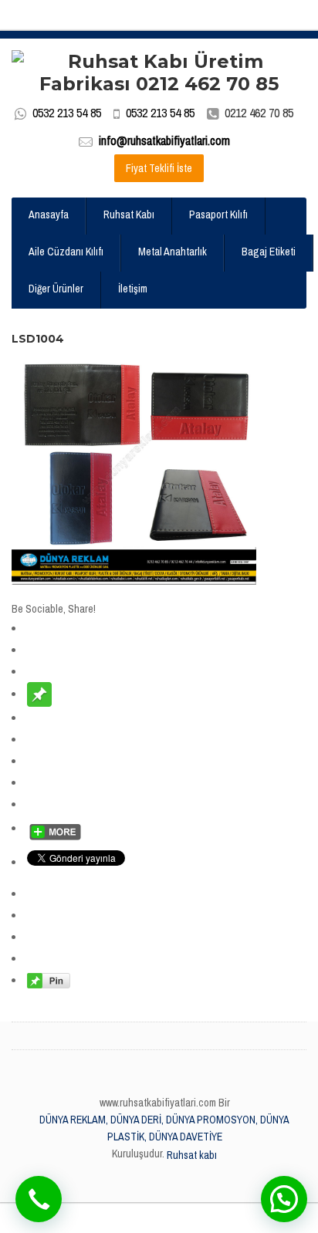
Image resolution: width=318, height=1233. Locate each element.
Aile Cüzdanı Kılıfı (66, 251)
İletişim (132, 289)
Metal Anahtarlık (172, 251)
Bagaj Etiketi (269, 251)
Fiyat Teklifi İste (159, 168)
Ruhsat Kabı (128, 214)
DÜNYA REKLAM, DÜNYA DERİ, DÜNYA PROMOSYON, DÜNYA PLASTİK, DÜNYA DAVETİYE (164, 1128)
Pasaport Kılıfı (218, 214)
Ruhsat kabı (192, 1155)
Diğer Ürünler (56, 289)
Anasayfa (49, 214)
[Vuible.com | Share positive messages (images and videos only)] (39, 694)
